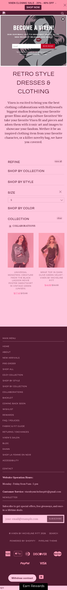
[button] (63, 19)
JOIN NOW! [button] (48, 46)
